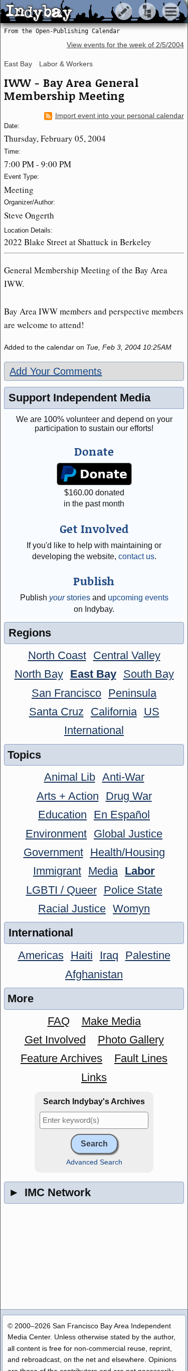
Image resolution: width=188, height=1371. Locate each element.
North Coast (57, 655)
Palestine (147, 955)
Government (53, 852)
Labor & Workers (66, 64)
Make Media (111, 1021)
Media (103, 871)
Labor (140, 871)
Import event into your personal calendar (119, 116)
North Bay (39, 674)
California (114, 711)
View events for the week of (125, 45)
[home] (94, 12)
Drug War (129, 796)
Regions (30, 632)
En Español (122, 814)
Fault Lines (140, 1058)
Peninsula (132, 693)
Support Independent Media (79, 397)
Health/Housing (127, 852)
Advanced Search (94, 1162)
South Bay (148, 674)
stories (69, 597)
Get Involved (55, 1039)
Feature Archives (61, 1058)
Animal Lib (69, 777)
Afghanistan (94, 974)
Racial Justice (72, 908)
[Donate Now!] (94, 474)
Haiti (82, 955)
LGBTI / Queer (61, 890)
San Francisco (66, 693)
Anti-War (123, 777)
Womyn (131, 908)
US (151, 711)
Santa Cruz (56, 711)
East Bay (18, 64)
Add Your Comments (56, 371)
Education (62, 814)
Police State (133, 890)
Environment (56, 833)
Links (94, 1077)
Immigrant (57, 871)
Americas (41, 955)
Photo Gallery (131, 1039)
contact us (136, 556)
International (94, 730)
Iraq (109, 955)
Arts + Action (68, 796)
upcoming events (138, 597)
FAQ (59, 1021)
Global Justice (128, 833)
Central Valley (126, 655)
